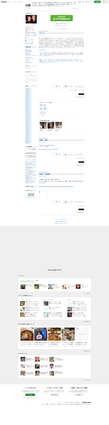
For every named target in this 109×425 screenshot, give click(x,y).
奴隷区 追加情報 (28, 51)
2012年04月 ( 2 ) (28, 108)
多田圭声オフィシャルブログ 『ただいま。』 (31, 175)
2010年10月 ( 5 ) (28, 126)
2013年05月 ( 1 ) (28, 95)
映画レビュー (70, 299)
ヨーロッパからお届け (48, 299)
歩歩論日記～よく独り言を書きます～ (31, 181)
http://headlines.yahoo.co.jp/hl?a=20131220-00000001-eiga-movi (56, 186)
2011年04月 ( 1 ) (28, 120)
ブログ (43, 35)
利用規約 (60, 404)
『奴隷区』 (27, 59)
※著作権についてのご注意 (31, 197)
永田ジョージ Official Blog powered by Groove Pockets (31, 161)
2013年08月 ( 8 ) (28, 93)
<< (29, 74)
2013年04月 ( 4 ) (28, 96)
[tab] (27, 280)
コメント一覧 (81, 90)
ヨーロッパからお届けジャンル (27, 280)
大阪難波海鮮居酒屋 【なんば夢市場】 (31, 167)
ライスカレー (27, 52)
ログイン (105, 1)
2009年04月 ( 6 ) (28, 143)
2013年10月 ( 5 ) (28, 91)
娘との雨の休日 (28, 57)
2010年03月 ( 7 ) (28, 133)
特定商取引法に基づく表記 (80, 404)
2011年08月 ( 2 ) (28, 116)
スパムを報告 (45, 404)
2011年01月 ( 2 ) (28, 123)
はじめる (30, 394)
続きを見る (34, 35)
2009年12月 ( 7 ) (28, 136)
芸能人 (37, 280)
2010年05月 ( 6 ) (28, 131)
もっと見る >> (42, 114)
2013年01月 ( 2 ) (28, 99)
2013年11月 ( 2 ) (28, 90)
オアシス (27, 49)
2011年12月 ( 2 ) (28, 112)
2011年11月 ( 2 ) (28, 113)
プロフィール (28, 24)
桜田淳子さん (27, 53)
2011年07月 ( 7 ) (28, 117)
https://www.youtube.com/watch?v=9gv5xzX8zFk (48, 149)
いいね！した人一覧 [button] (73, 90)
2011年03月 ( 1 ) (28, 122)
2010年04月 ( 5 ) (28, 132)
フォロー (30, 155)
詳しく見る (54, 394)
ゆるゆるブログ (28, 169)
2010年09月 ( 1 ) (28, 127)
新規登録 (97, 1)
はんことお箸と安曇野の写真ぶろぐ (31, 171)
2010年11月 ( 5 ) (28, 125)
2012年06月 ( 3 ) (28, 106)
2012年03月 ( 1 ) (28, 109)
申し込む (79, 394)
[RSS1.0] (31, 194)
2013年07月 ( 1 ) (28, 94)
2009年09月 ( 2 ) (28, 138)
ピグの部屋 (34, 24)
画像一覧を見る (28, 62)
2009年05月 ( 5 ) (28, 142)
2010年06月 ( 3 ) (28, 130)
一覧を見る (28, 61)
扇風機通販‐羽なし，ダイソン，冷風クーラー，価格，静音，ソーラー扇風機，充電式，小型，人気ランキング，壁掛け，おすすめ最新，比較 (31, 177)
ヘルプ (89, 404)
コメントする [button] (70, 87)
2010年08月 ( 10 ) (28, 128)
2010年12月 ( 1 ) (28, 124)
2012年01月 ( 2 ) (28, 111)
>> (32, 74)
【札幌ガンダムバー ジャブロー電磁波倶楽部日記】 (31, 179)
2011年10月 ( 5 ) (28, 114)
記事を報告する (81, 97)
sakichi (32, 26)
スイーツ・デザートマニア (26, 299)
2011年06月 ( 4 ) (28, 118)
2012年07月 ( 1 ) (28, 105)
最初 (62, 28)
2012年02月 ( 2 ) (28, 110)
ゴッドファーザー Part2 (29, 58)
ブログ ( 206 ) (27, 68)
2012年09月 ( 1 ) (28, 104)
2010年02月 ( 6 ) (28, 134)
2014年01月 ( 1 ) (28, 88)
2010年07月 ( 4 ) (28, 129)
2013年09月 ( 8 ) (28, 92)
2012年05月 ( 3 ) (28, 107)
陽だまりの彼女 (28, 54)
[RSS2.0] (31, 195)
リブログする (80, 86)
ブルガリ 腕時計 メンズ (30, 173)
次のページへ (66, 28)
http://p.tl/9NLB (42, 50)
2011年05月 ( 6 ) (28, 119)
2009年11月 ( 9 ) (28, 137)
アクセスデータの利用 (68, 404)
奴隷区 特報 (27, 50)
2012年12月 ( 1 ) (28, 100)
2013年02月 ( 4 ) (28, 98)
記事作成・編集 (29, 43)
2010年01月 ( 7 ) (28, 135)
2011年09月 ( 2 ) (28, 115)
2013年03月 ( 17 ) (28, 97)
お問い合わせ (53, 404)
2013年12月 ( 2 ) (28, 89)
